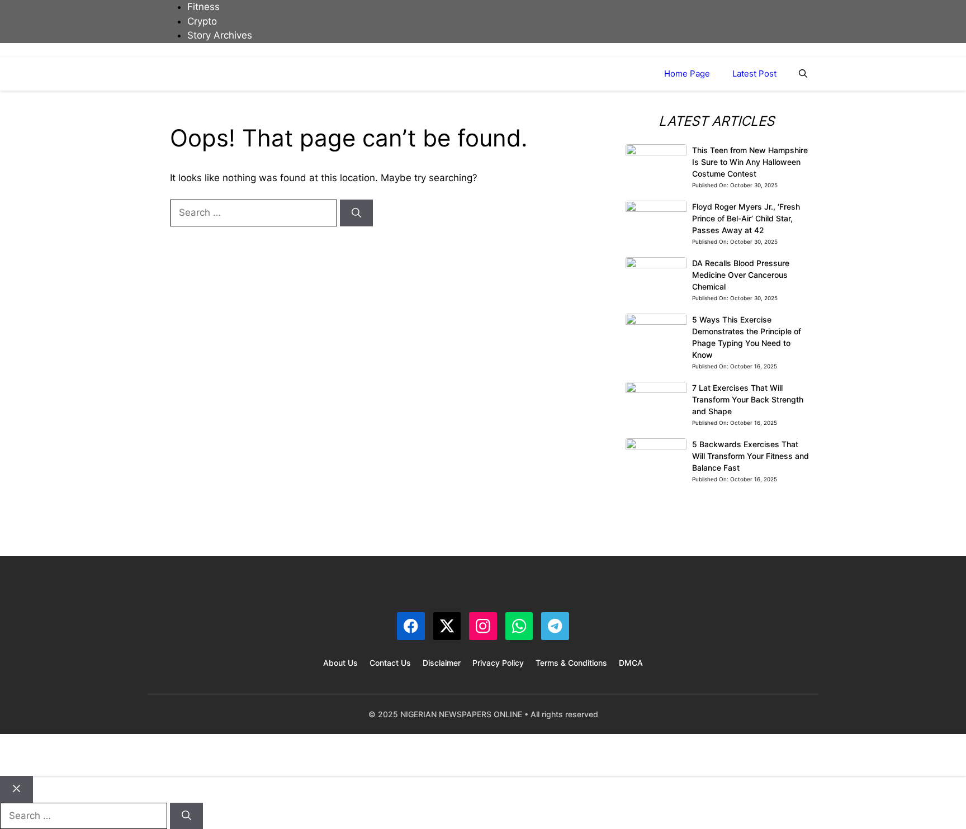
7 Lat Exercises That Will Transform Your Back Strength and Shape (747, 399)
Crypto (202, 21)
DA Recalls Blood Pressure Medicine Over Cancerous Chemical (740, 274)
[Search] (356, 213)
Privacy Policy (498, 662)
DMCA (631, 662)
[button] (803, 74)
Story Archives (219, 35)
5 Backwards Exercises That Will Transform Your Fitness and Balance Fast (750, 455)
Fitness (203, 6)
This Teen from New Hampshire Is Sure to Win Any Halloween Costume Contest (750, 161)
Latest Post (754, 73)
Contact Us (390, 662)
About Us (340, 662)
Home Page (687, 73)
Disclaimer (442, 662)
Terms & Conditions (571, 662)
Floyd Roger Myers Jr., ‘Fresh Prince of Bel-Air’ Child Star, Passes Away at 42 (746, 218)
